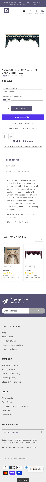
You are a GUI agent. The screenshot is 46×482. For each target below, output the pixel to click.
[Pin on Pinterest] (11, 136)
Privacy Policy (8, 369)
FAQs (4, 332)
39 (9, 100)
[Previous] (37, 240)
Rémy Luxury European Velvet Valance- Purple (33, 277)
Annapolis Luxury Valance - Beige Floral (11, 277)
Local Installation (10, 349)
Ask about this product (22, 128)
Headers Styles (9, 341)
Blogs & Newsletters (11, 382)
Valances (6, 410)
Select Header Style (11, 88)
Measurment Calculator (13, 345)
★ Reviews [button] (23, 480)
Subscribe (37, 311)
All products (7, 398)
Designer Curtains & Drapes (15, 406)
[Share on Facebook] (4, 136)
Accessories (7, 414)
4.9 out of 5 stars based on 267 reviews (23, 146)
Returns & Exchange (11, 373)
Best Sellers (7, 402)
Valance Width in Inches (13, 96)
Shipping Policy (9, 377)
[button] (7, 75)
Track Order (7, 336)
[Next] (41, 240)
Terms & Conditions (11, 365)
